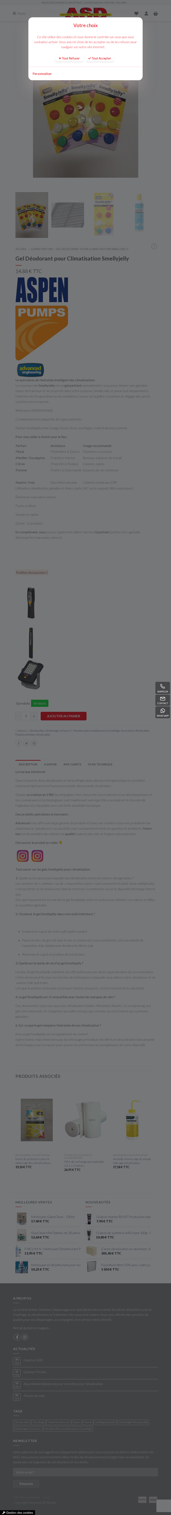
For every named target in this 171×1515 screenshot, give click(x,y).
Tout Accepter (101, 58)
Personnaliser (42, 73)
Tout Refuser (70, 58)
